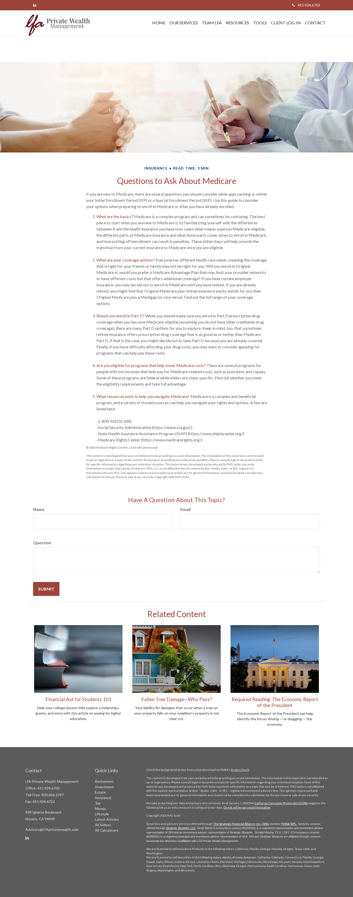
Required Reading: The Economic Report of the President (275, 702)
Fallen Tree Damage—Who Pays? (176, 699)
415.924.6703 (309, 5)
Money (100, 808)
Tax (98, 803)
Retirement (104, 781)
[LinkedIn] (34, 5)
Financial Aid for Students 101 (78, 699)
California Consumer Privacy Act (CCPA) (281, 803)
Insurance (103, 797)
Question (42, 542)
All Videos (103, 825)
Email (185, 509)
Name (38, 509)
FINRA (285, 823)
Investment (104, 787)
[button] (183, 22)
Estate (100, 792)
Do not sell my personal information (247, 807)
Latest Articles (107, 819)
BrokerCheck (240, 769)
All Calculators (106, 830)
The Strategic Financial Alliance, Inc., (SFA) (241, 823)
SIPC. (293, 823)
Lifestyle (102, 814)
